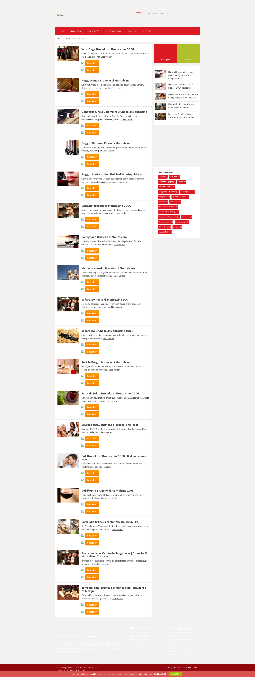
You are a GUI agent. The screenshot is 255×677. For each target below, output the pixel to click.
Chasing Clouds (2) (188, 192)
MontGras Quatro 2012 (141, 632)
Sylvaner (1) (163, 202)
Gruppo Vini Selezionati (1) (168, 192)
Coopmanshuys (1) (166, 222)
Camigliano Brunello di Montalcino (104, 237)
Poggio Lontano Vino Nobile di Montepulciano (111, 174)
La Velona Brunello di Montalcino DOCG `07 (109, 522)
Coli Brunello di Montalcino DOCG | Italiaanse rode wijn (114, 457)
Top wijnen (165, 59)
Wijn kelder (75, 31)
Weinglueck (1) (164, 197)
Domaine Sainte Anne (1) (168, 207)
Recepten (148, 31)
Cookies (187, 667)
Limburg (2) (177, 227)
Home (62, 31)
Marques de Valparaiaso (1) (169, 217)
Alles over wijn (113, 31)
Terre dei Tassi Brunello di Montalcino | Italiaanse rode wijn (113, 589)
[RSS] (81, 629)
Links (195, 667)
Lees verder (106, 56)
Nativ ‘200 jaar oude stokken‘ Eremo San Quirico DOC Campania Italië (181, 75)
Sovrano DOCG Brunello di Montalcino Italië (110, 424)
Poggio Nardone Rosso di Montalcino (106, 143)
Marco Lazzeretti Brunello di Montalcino (108, 268)
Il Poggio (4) (163, 177)
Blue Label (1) (174, 177)
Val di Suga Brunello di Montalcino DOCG (107, 49)
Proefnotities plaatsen (86, 636)
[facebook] (68, 629)
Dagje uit (132, 31)
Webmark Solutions (77, 670)
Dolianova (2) (187, 217)
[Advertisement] (176, 145)
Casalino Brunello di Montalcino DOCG (106, 205)
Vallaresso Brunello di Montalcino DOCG (107, 331)
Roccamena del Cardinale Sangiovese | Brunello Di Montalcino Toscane (114, 554)
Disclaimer (178, 667)
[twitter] (74, 629)
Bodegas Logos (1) (182, 222)
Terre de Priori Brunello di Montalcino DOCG (110, 393)
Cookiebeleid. (160, 674)
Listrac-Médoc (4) (165, 232)
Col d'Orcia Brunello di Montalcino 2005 (107, 490)
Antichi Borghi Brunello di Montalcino (106, 362)
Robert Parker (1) (165, 227)
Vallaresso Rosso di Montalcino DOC (105, 299)
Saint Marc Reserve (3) (180, 197)
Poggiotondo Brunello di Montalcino (105, 80)
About (61, 636)
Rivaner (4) (182, 182)
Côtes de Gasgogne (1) (167, 182)
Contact (69, 636)
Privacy (169, 667)
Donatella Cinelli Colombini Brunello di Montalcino (114, 112)
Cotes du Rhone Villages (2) (169, 212)
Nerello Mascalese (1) (167, 187)
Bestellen (92, 62)
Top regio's (93, 31)
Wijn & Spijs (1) (175, 202)
